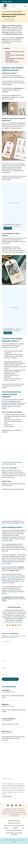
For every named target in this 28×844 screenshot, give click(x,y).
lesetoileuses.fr (12, 840)
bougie (4, 169)
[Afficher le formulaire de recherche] (14, 6)
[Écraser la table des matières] (24, 48)
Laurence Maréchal (8, 718)
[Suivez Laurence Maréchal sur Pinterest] (18, 625)
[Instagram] (6, 1)
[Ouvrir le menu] (25, 6)
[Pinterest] (8, 1)
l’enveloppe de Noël (12, 591)
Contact (6, 828)
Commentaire (6, 641)
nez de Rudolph (6, 563)
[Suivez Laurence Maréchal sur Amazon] (20, 625)
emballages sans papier (9, 537)
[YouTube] (11, 1)
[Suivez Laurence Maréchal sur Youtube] (13, 625)
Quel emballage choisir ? (12, 61)
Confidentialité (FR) (14, 823)
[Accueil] (2, 11)
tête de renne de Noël (10, 560)
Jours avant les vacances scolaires (14, 833)
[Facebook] (3, 1)
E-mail (4, 667)
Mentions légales (14, 820)
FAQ (23, 828)
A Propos (15, 828)
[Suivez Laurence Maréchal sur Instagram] (10, 625)
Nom (4, 661)
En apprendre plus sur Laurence (14, 622)
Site (3, 674)
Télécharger (8, 228)
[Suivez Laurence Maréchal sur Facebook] (7, 625)
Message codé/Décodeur (14, 830)
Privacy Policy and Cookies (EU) (14, 825)
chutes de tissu (13, 483)
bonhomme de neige (7, 167)
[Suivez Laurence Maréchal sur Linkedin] (15, 625)
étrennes (4, 593)
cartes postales (22, 238)
